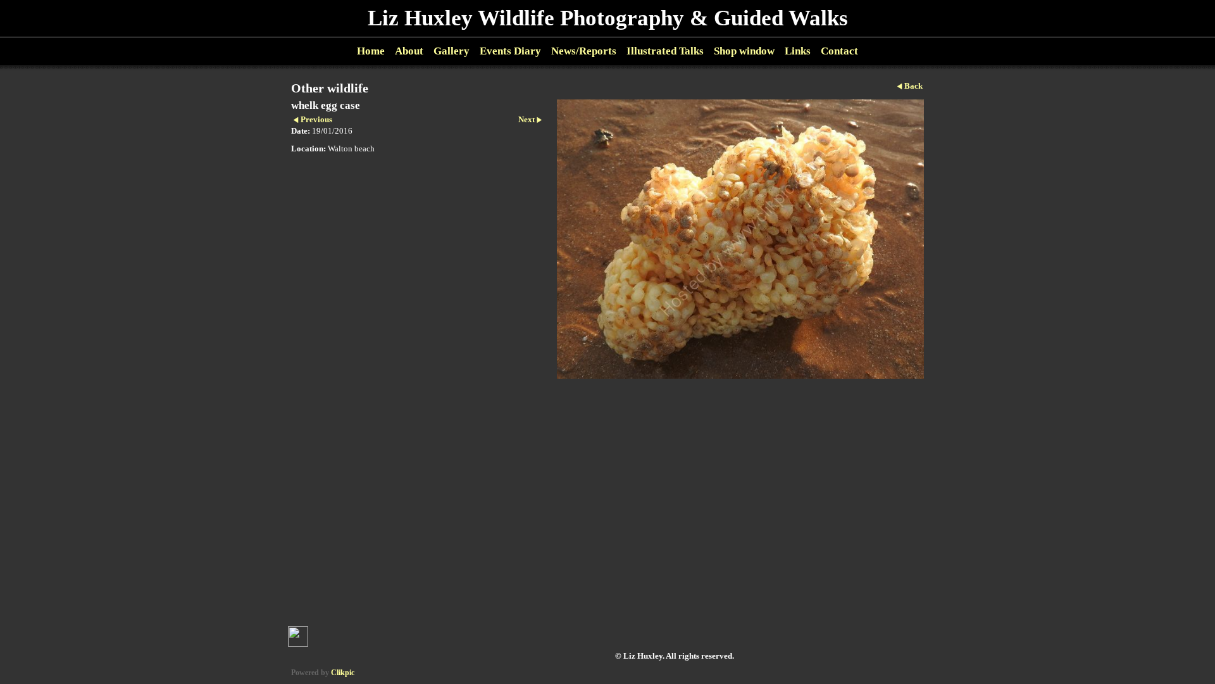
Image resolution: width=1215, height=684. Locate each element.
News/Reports (583, 51)
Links (798, 51)
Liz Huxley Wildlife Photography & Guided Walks (608, 18)
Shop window (744, 51)
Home (371, 51)
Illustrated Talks (665, 51)
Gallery (451, 51)
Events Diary (510, 51)
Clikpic (342, 672)
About (409, 51)
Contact (839, 51)
